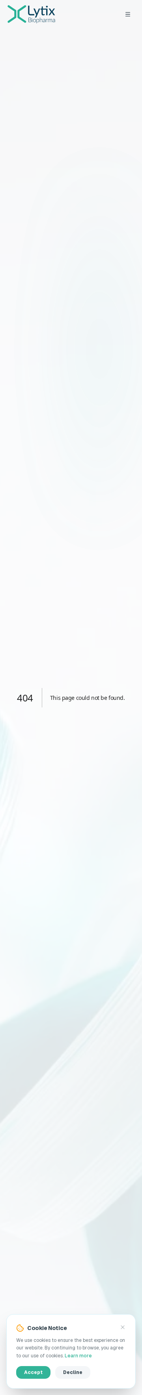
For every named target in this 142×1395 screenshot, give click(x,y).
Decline (72, 1372)
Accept (33, 1372)
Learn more (78, 1356)
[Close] (123, 1327)
